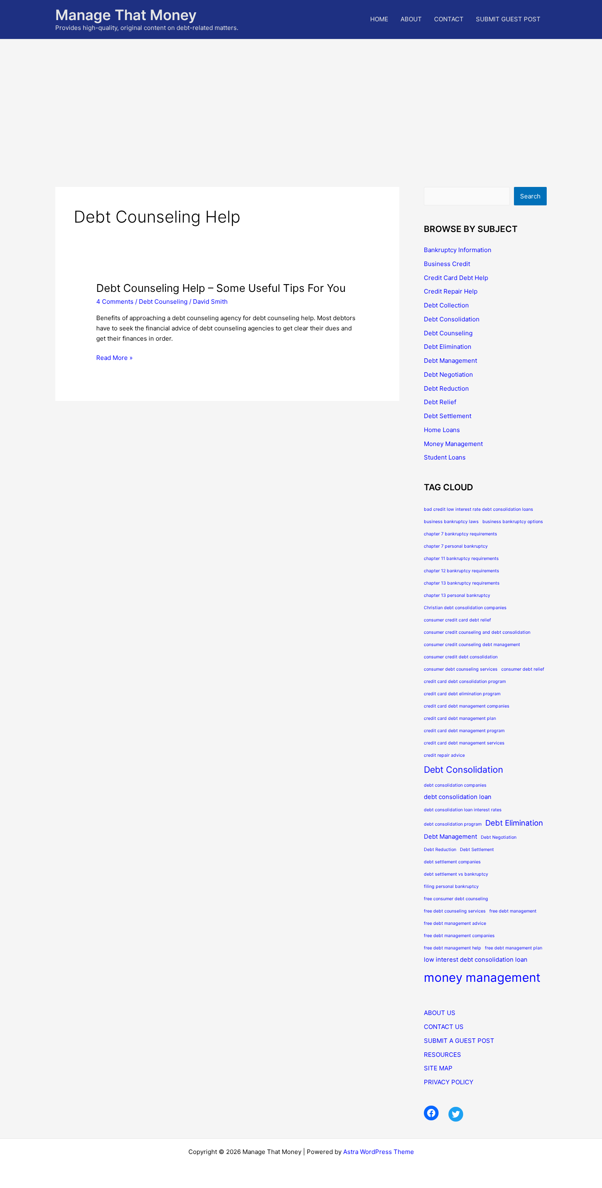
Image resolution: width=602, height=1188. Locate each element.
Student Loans (445, 457)
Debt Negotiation (448, 374)
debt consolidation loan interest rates (463, 809)
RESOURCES (442, 1054)
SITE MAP (438, 1068)
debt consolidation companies (455, 785)
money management (482, 977)
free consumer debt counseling (456, 898)
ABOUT (411, 19)
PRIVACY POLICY (448, 1082)
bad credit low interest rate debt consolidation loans (478, 509)
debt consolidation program (453, 824)
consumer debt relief (522, 669)
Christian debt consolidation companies (465, 607)
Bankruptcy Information (457, 250)
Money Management (453, 444)
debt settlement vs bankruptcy (456, 874)
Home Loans (442, 430)
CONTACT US (444, 1027)
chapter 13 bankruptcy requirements (462, 583)
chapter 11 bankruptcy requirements (461, 558)
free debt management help (452, 948)
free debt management (512, 911)
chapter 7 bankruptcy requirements (460, 534)
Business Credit (447, 264)
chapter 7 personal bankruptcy (456, 546)
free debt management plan (513, 948)
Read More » (114, 358)
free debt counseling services (455, 911)
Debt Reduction (446, 388)
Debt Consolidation (452, 319)
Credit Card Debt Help (456, 278)
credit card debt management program (464, 730)
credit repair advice (444, 755)
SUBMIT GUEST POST (508, 19)
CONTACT (449, 19)
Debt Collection (446, 305)
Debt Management (450, 360)
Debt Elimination (447, 346)
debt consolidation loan (457, 797)
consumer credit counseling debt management (472, 644)
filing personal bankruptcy (451, 886)
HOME (379, 19)
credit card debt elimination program (462, 693)
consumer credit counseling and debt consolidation (477, 632)
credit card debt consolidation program (465, 681)
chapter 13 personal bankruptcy (457, 595)
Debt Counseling (163, 301)
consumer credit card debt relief (457, 620)
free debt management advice (455, 923)
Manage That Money (126, 14)
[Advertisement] (301, 100)
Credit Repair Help (451, 291)
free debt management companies (459, 935)
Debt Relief (440, 402)
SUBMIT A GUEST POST (459, 1041)
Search (530, 196)
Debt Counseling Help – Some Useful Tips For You (221, 288)
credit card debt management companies (466, 706)
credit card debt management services (464, 743)
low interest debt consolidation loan (475, 959)
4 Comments (115, 301)
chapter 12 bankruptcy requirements (461, 571)
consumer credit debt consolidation (461, 657)
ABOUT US (439, 1013)
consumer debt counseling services (461, 669)
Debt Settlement (447, 416)
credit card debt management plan (460, 718)
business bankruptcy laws (451, 521)
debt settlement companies (452, 862)
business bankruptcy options (512, 521)
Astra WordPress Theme (378, 1152)
